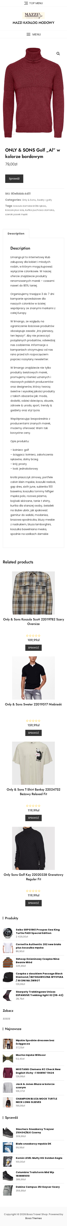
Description (16, 233)
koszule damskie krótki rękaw (29, 205)
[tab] (16, 233)
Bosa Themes (33, 1218)
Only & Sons (29, 199)
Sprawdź (14, 178)
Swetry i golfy (44, 199)
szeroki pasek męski (16, 214)
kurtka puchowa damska (39, 210)
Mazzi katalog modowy (33, 22)
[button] (33, 34)
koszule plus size (14, 210)
